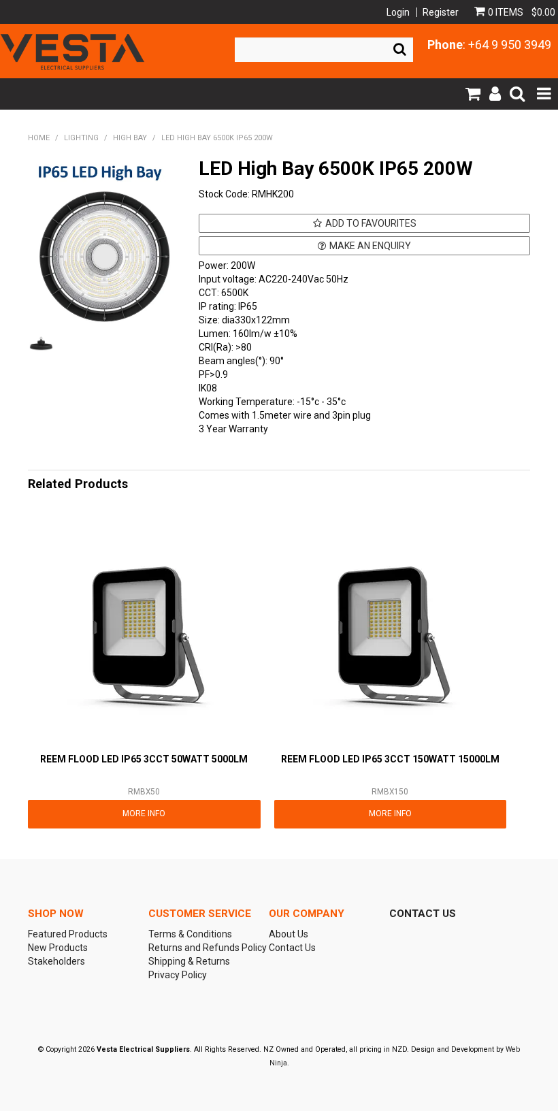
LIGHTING (81, 137)
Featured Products (68, 934)
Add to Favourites (370, 223)
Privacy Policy (177, 974)
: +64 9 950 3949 (489, 44)
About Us (288, 934)
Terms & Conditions (190, 934)
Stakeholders (56, 961)
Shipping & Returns (189, 961)
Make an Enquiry (370, 245)
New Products (58, 947)
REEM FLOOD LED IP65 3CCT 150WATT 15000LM (390, 759)
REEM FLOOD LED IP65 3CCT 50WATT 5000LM (144, 759)
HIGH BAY (130, 137)
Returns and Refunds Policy (203, 947)
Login (398, 12)
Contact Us (292, 947)
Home (39, 137)
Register (441, 12)
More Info (143, 813)
